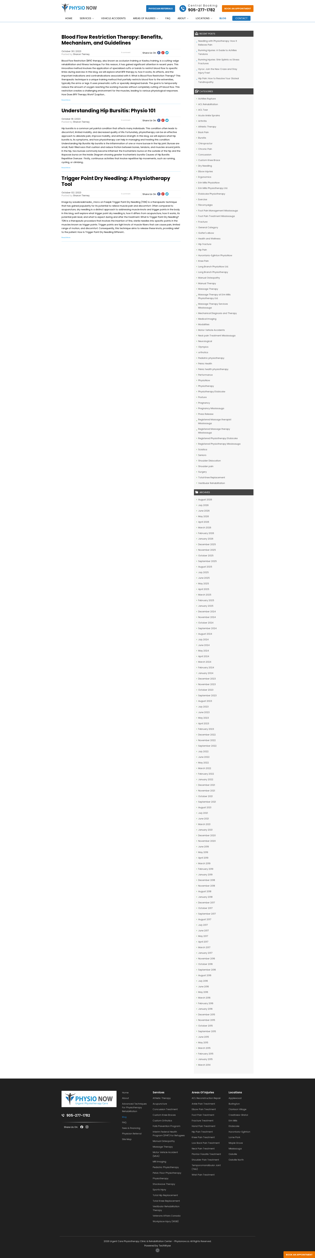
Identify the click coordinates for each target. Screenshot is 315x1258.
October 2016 (205, 964)
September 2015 (207, 1031)
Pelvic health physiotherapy (213, 369)
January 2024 (205, 673)
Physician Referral (132, 1133)
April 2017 (203, 941)
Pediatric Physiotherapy (166, 1167)
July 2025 (203, 572)
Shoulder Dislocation (209, 460)
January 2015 (205, 1059)
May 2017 (203, 936)
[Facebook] (158, 52)
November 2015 (206, 1020)
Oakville (233, 1154)
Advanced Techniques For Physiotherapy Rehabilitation (134, 1107)
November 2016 (206, 958)
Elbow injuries (205, 171)
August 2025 (205, 566)
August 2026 (205, 499)
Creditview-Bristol (238, 1114)
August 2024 (205, 633)
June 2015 (203, 1036)
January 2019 (205, 874)
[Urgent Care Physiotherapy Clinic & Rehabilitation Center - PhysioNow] (79, 8)
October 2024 (205, 622)
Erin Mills (233, 1120)
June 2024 (204, 645)
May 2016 (203, 992)
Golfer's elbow (206, 232)
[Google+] (163, 52)
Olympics (203, 346)
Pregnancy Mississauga (211, 408)
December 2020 (207, 835)
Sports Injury (159, 1189)
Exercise (202, 199)
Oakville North (236, 1159)
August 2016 (204, 975)
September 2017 (207, 913)
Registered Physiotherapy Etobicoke (218, 438)
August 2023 (205, 701)
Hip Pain (202, 249)
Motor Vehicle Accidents (211, 330)
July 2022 (203, 751)
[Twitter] (167, 52)
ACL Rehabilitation (208, 104)
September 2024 (207, 628)
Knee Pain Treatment (203, 1137)
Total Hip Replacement (165, 1195)
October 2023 (205, 689)
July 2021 (203, 812)
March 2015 (204, 1048)
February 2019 (205, 868)
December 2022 (207, 734)
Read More (66, 100)
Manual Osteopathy (209, 277)
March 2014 (204, 1064)
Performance (205, 374)
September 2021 (207, 801)
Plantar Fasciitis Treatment (206, 1154)
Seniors (202, 455)
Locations (203, 18)
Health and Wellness (209, 238)
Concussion (204, 154)
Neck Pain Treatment (203, 1148)
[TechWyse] (158, 1251)
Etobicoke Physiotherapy (211, 193)
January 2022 (205, 779)
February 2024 (206, 667)
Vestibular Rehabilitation (211, 483)
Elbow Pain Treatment (204, 1109)
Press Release (205, 414)
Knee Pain (203, 260)
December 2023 (207, 678)
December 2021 (206, 784)
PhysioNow (204, 380)
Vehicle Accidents (113, 18)
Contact (241, 18)
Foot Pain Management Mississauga (218, 210)
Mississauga (235, 1148)
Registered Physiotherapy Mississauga (219, 443)
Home (68, 18)
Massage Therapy (208, 288)
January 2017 (205, 952)
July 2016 (203, 980)
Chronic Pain (205, 148)
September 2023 (207, 695)
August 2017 (204, 919)
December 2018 (206, 880)
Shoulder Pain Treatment (205, 1159)
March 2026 (204, 527)
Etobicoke (234, 1126)
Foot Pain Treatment (203, 1114)
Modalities (203, 324)
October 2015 (205, 1025)
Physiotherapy (206, 386)
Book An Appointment (237, 8)
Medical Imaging (207, 318)
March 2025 (204, 594)
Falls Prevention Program (166, 1126)
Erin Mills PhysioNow (209, 182)
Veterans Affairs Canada (167, 1215)
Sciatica (202, 449)
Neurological (205, 341)
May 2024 (203, 650)
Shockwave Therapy (164, 1184)
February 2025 (206, 600)
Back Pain (203, 132)
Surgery (202, 471)
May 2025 (203, 583)
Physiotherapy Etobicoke (211, 391)
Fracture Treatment (202, 1120)
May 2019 (203, 852)
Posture (202, 397)
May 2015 (203, 1042)
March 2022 (204, 768)
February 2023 (206, 729)
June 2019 (203, 846)
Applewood (235, 1098)
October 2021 (205, 796)
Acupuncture (160, 1103)
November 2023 (207, 684)
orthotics (203, 352)
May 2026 (203, 516)
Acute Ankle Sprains (209, 115)
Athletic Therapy (207, 126)
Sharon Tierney (81, 54)
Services (85, 18)
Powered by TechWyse (157, 1245)
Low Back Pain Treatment (206, 1142)
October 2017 (205, 908)
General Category (208, 227)
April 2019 (203, 857)
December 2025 (207, 544)
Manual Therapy (207, 283)
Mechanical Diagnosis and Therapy (217, 313)
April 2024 (203, 656)
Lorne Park (234, 1137)
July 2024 (203, 639)
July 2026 (203, 505)
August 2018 (204, 891)
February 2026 (206, 533)
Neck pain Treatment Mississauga (216, 335)
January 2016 (205, 1008)
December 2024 (207, 611)
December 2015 (206, 1014)
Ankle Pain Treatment (203, 1103)
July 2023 (203, 706)
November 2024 (207, 617)
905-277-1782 (78, 1115)
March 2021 (204, 824)
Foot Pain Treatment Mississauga (216, 216)
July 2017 (203, 924)
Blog (223, 18)
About (182, 18)
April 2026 (203, 521)
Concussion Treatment (165, 1109)
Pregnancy (204, 402)
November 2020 (207, 840)
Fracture (202, 221)
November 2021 (206, 790)
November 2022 (207, 740)
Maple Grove (236, 1142)
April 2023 (203, 723)
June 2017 (203, 930)
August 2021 (204, 807)
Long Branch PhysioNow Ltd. (213, 266)
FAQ (167, 18)
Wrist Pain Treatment (203, 1174)
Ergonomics (204, 176)
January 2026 (205, 538)
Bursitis (202, 137)
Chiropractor (205, 143)
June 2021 (203, 818)
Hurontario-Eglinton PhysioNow (215, 255)
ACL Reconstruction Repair (206, 1098)
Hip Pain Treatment (202, 1131)
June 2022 (204, 757)
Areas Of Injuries (203, 1092)
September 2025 (207, 561)
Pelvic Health (205, 363)
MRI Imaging (159, 1161)
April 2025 (203, 589)
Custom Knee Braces (164, 1114)
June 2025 (204, 577)
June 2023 (204, 712)
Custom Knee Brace (209, 160)
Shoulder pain (205, 466)
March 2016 (204, 997)
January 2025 (205, 605)
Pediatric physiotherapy (211, 358)
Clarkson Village (237, 1109)
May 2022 (203, 762)
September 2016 (207, 969)
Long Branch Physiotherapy (213, 272)
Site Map (127, 1139)
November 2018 (206, 885)
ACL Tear (203, 109)
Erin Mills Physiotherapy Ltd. (213, 188)
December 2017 (206, 902)
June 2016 (203, 986)
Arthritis (202, 121)
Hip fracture (204, 244)
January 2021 (205, 829)
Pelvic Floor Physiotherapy (167, 1172)
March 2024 (204, 661)
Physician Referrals (161, 8)
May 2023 (203, 717)
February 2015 (205, 1053)
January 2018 (205, 896)
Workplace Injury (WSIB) (166, 1221)
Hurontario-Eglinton (239, 1131)
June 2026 (204, 510)
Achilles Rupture (207, 98)
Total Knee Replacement (211, 477)
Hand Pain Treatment (203, 1126)
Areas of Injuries (144, 18)
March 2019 (204, 863)
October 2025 (205, 555)
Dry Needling (205, 165)
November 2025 (207, 549)
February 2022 (206, 773)
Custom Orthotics (162, 1120)
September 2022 (207, 745)
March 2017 (204, 947)
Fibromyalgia (205, 204)
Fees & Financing (131, 1128)
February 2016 (205, 1003)
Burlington (234, 1103)
